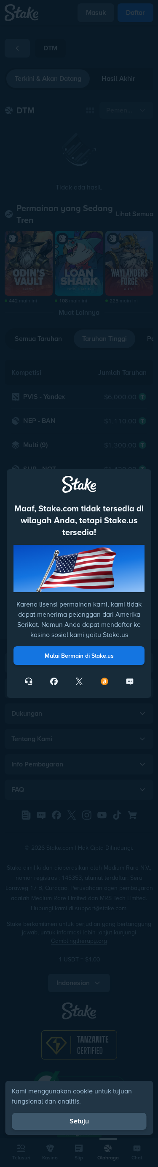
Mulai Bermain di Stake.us (79, 655)
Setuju (79, 1121)
